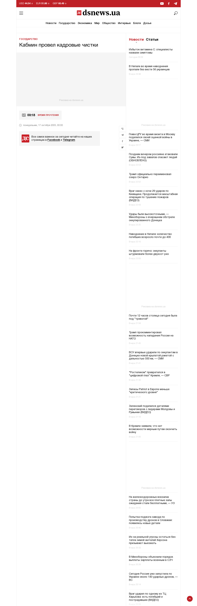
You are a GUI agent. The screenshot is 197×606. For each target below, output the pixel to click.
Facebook (53, 140)
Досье (147, 23)
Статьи (152, 39)
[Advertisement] (71, 77)
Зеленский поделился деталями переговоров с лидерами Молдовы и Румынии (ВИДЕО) (152, 409)
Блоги (137, 23)
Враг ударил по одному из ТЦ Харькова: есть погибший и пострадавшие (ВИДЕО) (147, 597)
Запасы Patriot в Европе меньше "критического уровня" (149, 391)
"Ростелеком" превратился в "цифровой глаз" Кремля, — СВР (149, 374)
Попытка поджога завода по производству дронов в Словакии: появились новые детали (150, 520)
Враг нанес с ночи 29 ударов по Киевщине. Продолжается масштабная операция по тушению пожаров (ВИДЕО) (153, 196)
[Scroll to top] (190, 599)
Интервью (124, 23)
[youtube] (162, 3)
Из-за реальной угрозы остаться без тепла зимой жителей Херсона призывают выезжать (152, 540)
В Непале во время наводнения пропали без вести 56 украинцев (149, 68)
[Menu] (21, 13)
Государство (67, 23)
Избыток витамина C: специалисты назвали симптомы (151, 51)
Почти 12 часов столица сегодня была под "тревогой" (153, 317)
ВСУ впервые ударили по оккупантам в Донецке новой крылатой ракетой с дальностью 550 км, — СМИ (153, 355)
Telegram (69, 140)
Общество (109, 23)
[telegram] (175, 3)
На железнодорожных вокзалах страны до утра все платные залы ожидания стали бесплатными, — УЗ (152, 500)
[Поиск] (176, 13)
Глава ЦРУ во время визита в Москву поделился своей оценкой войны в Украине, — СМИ (152, 137)
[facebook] (168, 3)
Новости (51, 23)
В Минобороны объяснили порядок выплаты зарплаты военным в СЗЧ (151, 558)
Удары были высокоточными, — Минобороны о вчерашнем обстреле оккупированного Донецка (152, 217)
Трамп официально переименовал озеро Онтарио (150, 176)
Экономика (85, 23)
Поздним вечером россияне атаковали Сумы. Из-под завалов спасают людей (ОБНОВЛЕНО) (153, 157)
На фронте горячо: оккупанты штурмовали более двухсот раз (149, 252)
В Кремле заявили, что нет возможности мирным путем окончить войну (153, 429)
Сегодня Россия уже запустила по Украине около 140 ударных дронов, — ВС (153, 577)
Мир (97, 23)
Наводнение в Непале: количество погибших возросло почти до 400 (150, 236)
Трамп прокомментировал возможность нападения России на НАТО (151, 335)
